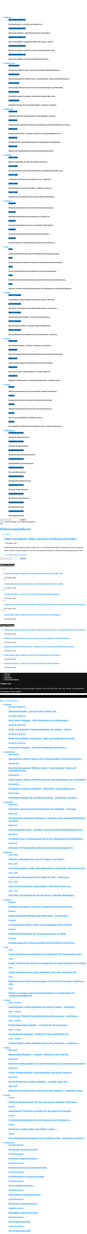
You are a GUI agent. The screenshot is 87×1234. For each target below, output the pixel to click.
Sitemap (7, 676)
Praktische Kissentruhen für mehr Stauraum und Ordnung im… (30, 409)
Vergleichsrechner (16, 433)
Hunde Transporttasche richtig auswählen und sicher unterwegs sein (32, 271)
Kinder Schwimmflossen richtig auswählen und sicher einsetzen (30, 363)
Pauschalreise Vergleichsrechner (19, 481)
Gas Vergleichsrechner (16, 507)
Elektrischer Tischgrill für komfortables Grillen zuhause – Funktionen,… (33, 308)
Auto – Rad (13, 157)
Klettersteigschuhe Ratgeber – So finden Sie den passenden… (29, 317)
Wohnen (7, 17)
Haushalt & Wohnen (17, 19)
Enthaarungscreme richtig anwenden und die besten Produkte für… (31, 242)
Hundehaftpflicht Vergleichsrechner (21, 463)
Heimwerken (9, 63)
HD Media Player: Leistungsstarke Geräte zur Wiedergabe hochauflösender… (34, 142)
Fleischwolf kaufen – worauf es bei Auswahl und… (25, 24)
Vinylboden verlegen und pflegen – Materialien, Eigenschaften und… (32, 96)
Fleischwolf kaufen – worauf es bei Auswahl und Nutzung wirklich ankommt (31, 594)
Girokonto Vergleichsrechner (18, 446)
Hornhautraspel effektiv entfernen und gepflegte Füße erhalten (30, 225)
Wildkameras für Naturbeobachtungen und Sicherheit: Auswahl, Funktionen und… (37, 280)
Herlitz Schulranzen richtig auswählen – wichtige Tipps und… (29, 371)
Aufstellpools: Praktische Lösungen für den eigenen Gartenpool (30, 400)
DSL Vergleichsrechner (16, 515)
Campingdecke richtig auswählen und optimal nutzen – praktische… (32, 299)
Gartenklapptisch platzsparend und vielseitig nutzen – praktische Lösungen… (35, 426)
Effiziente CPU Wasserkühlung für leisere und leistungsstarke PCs (30, 151)
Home (2, 522)
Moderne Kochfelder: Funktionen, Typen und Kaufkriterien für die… (32, 50)
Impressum (8, 677)
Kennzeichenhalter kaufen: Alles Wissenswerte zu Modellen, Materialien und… (35, 171)
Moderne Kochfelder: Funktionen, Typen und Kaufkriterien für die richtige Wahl (33, 573)
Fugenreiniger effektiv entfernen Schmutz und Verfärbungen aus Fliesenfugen (35, 87)
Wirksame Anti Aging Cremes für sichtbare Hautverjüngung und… (31, 208)
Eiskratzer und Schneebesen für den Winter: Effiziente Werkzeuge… (31, 197)
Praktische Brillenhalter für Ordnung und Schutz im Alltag (28, 234)
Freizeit (7, 292)
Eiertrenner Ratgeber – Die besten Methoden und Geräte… (28, 59)
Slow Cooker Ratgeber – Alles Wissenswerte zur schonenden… (29, 33)
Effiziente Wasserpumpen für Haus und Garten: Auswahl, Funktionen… (33, 391)
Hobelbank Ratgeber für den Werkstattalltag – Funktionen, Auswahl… (32, 105)
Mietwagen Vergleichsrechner (18, 498)
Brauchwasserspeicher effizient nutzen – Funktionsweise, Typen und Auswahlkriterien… (39, 79)
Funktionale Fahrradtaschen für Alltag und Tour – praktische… (30, 179)
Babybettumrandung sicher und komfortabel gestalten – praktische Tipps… (34, 380)
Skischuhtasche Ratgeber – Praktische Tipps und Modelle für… (29, 326)
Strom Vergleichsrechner (17, 472)
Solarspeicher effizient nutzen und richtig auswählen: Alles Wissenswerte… (34, 70)
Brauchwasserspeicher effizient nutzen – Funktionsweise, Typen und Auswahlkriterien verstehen (39, 646)
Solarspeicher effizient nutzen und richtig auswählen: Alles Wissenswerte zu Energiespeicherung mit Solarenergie (44, 604)
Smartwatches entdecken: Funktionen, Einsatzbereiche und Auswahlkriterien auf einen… (39, 125)
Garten (7, 384)
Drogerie (7, 201)
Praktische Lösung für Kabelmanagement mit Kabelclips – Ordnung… (32, 116)
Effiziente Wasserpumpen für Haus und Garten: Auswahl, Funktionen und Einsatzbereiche (37, 638)
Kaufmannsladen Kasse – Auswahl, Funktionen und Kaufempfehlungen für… (35, 133)
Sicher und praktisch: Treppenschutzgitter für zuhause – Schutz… (31, 42)
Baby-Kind (12, 341)
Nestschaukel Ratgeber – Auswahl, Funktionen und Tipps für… (30, 345)
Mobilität (8, 155)
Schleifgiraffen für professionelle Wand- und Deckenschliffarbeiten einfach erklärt (33, 584)
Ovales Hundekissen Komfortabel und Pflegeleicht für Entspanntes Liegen (34, 254)
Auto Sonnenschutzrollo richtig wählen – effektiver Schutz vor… (30, 188)
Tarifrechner (9, 430)
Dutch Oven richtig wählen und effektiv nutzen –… (26, 417)
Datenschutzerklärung (11, 679)
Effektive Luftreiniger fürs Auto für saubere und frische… (28, 162)
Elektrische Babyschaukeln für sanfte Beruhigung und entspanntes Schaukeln (35, 354)
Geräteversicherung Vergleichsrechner (21, 454)
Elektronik (8, 109)
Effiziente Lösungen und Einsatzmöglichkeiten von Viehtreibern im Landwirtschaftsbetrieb (39, 288)
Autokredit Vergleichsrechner (18, 437)
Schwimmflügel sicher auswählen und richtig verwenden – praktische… (33, 334)
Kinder (7, 338)
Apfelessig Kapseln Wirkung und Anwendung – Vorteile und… (29, 216)
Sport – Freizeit (14, 295)
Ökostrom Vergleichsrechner (18, 489)
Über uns (7, 674)
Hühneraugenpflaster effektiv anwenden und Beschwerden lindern (40, 538)
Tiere (6, 247)
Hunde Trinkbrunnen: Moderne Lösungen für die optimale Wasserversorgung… (35, 262)
